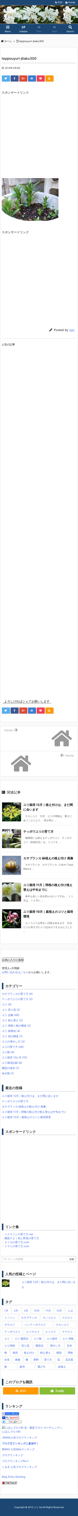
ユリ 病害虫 (11, 1030)
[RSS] (49, 78)
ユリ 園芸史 (22, 1338)
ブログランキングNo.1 (15, 1461)
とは (70, 1310)
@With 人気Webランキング (18, 1449)
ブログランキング (12, 1455)
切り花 (25, 1345)
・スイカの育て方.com (15, 1242)
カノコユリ (49, 1317)
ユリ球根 (9, 1345)
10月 (37, 1310)
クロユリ (67, 1317)
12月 (59, 1310)
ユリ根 (8, 1052)
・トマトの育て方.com (15, 1246)
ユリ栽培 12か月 (14, 1057)
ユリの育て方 (13, 1046)
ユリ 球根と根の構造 (16, 1025)
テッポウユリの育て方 (38, 831)
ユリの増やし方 (13, 1041)
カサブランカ (29, 1317)
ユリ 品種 (10, 1015)
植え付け (29, 1352)
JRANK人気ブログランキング (19, 1437)
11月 (48, 1310)
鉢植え (62, 1366)
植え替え (45, 1352)
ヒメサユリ (33, 1331)
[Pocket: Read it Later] (41, 78)
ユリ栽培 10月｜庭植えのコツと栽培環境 (26, 1117)
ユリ (7, 1004)
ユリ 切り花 (11, 1009)
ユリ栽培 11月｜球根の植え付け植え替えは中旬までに (34, 1111)
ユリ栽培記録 (12, 1062)
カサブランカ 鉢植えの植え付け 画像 (48, 858)
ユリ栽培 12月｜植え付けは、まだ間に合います (30, 1095)
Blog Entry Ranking (13, 1476)
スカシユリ (62, 1324)
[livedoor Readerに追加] (10, 1413)
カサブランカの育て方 (17, 993)
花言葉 (69, 1359)
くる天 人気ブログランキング (19, 1466)
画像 (17, 1359)
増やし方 (55, 1345)
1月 (6, 1310)
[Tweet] (6, 78)
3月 (26, 1310)
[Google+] (23, 78)
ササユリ (9, 1324)
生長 (7, 1359)
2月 (16, 1310)
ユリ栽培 (52, 1338)
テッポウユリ (12, 1331)
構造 (59, 1352)
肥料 (36, 1359)
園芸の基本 (10, 1068)
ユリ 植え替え (12, 1020)
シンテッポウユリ (35, 1324)
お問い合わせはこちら (15, 972)
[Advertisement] (39, 134)
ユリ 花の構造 (12, 1036)
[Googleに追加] (12, 1421)
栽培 (15, 1352)
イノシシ (9, 1317)
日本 (69, 1345)
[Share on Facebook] (15, 78)
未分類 (8, 1073)
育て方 (48, 1359)
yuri (71, 330)
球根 (70, 1352)
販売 (22, 1366)
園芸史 (40, 1345)
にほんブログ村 (11, 1431)
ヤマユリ (67, 1331)
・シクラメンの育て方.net (17, 1234)
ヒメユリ (50, 1331)
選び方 (41, 1366)
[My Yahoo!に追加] (10, 1417)
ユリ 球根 (68, 1338)
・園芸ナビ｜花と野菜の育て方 (20, 1238)
